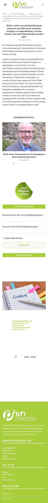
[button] (4, 143)
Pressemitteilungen (17, 14)
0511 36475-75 (8, 480)
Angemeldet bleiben (13, 238)
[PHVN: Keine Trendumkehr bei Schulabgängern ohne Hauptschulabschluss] (24, 136)
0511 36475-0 (8, 475)
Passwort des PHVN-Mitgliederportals (20, 226)
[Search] (42, 4)
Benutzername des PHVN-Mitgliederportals (23, 215)
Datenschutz (7, 499)
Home (4, 14)
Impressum (6, 493)
